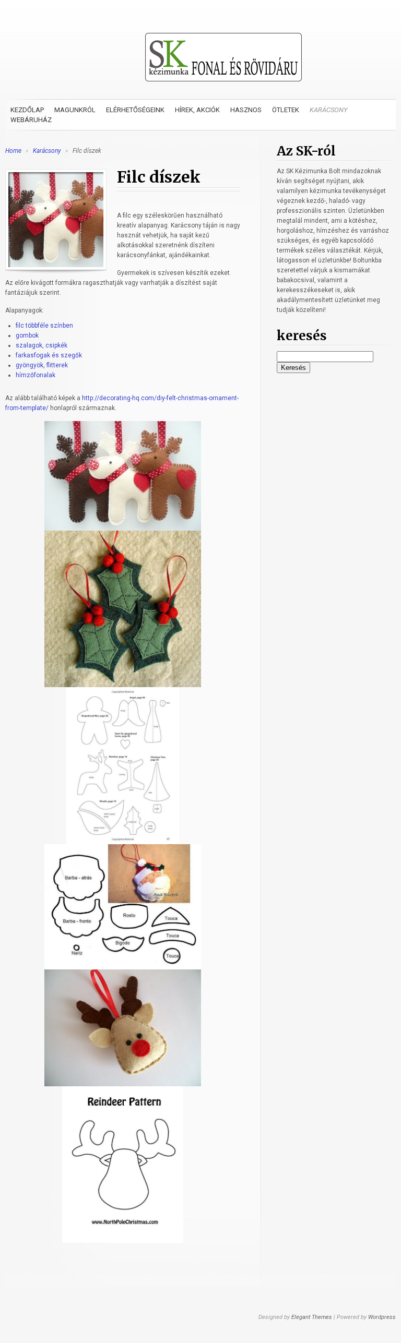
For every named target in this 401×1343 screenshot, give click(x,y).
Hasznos (246, 110)
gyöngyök (29, 365)
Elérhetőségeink (135, 110)
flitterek (57, 365)
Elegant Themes (311, 1317)
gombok (27, 335)
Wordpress (382, 1317)
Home (13, 150)
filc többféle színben (44, 325)
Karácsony (329, 110)
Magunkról (75, 110)
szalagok (29, 345)
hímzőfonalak (35, 375)
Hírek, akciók (197, 110)
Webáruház (31, 120)
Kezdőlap (27, 110)
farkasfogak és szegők (49, 355)
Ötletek (285, 110)
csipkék (56, 345)
